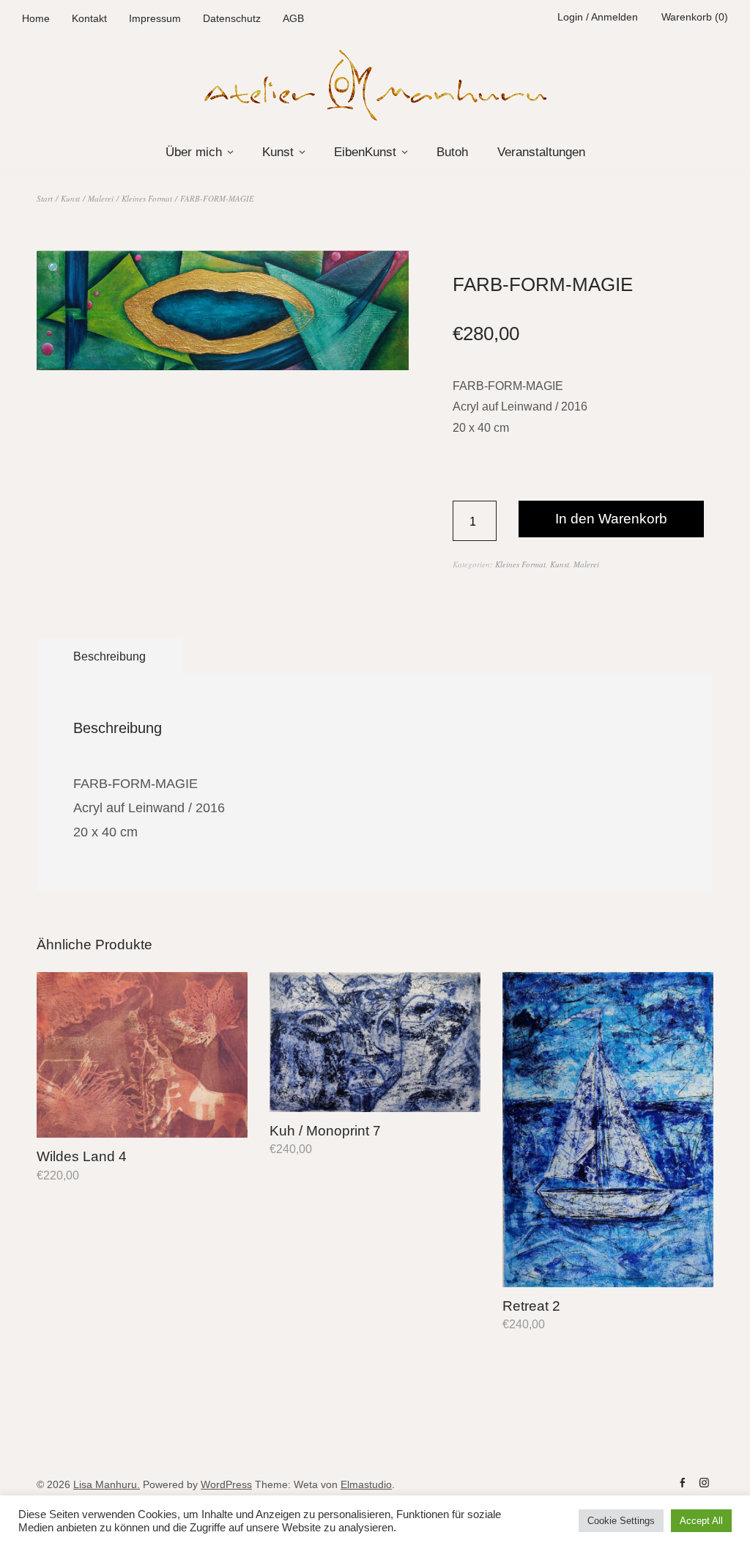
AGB (293, 18)
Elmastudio (366, 1484)
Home (36, 18)
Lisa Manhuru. (106, 1484)
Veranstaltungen (541, 152)
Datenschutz (232, 18)
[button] (55, 269)
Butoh (452, 152)
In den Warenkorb (611, 518)
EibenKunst (365, 152)
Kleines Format (147, 198)
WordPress (226, 1484)
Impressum (155, 18)
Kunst (278, 152)
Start (45, 198)
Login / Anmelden (597, 17)
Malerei (101, 198)
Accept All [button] (701, 1520)
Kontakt (89, 18)
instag (704, 1483)
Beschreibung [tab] (109, 656)
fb (682, 1483)
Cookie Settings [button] (621, 1520)
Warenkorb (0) (694, 17)
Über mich (194, 152)
